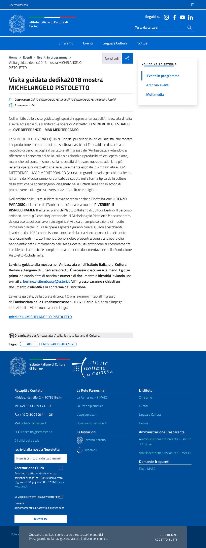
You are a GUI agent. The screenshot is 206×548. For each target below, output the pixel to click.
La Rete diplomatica (90, 405)
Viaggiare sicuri (86, 414)
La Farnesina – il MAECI (92, 397)
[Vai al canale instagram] (165, 16)
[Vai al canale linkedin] (189, 16)
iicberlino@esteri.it (34, 423)
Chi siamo (145, 397)
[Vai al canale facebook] (173, 16)
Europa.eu (90, 449)
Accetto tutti (166, 539)
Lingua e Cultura (150, 414)
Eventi (27, 57)
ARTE (30, 343)
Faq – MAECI (147, 468)
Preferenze (167, 535)
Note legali (17, 534)
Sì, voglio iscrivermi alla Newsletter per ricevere (37, 497)
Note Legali (21, 486)
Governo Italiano (18, 5)
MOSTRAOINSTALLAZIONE (59, 343)
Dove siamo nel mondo (92, 423)
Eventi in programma (52, 57)
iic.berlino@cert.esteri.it (37, 431)
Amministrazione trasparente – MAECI (165, 452)
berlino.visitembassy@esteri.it (46, 281)
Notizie (143, 423)
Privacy (59, 482)
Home (13, 57)
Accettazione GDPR (29, 468)
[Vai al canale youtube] (181, 16)
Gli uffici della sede (26, 440)
